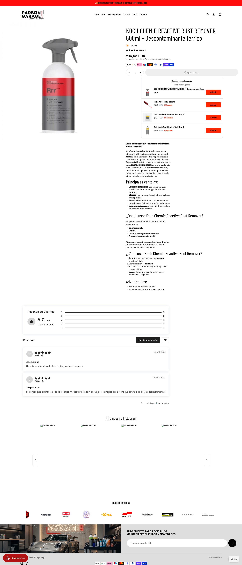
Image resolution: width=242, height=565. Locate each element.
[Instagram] (22, 563)
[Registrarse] (232, 543)
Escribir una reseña (148, 340)
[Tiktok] (26, 563)
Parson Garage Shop (35, 557)
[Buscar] (208, 14)
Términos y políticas (215, 557)
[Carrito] (220, 14)
